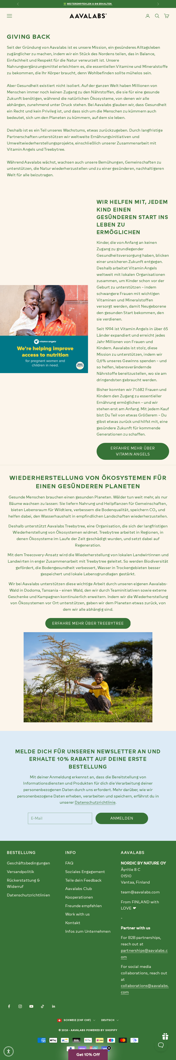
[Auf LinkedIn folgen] (54, 1006)
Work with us (77, 914)
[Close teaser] (109, 1048)
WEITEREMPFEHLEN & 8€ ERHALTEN (89, 3)
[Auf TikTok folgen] (42, 1006)
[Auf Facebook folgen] (9, 1006)
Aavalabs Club (78, 888)
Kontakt (72, 922)
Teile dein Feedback (83, 880)
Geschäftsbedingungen (28, 863)
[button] (88, 1054)
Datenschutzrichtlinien (28, 895)
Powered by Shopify (102, 1030)
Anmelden (122, 818)
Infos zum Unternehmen (88, 931)
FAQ (69, 863)
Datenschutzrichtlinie (95, 802)
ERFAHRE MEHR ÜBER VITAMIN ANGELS (133, 451)
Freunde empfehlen (83, 906)
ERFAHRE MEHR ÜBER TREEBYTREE (88, 623)
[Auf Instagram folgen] (20, 1006)
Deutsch (107, 1020)
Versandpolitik (20, 871)
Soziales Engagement (85, 871)
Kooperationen (79, 897)
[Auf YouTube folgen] (31, 1006)
